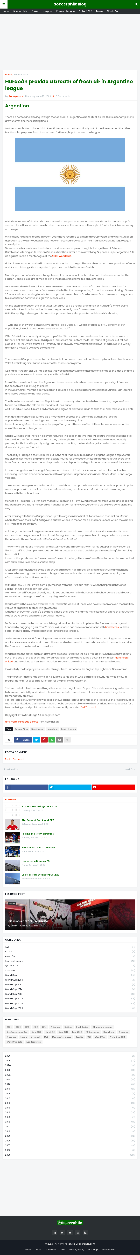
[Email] (59, 740)
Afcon (70, 951)
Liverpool (47, 11)
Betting (68, 1027)
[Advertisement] (70, 42)
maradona (52, 729)
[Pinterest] (44, 740)
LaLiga (23, 1037)
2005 (70, 1154)
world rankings (33, 1042)
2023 (70, 1070)
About (39, 1249)
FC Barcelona (92, 1032)
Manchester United (61, 1037)
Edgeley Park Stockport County (40, 874)
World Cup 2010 (70, 984)
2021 (70, 1079)
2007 (70, 1145)
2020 (70, 1084)
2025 (70, 1060)
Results (79, 1037)
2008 (18, 1027)
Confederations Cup (17, 1032)
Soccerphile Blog (70, 4)
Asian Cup (70, 956)
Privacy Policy (76, 1249)
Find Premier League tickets (21, 721)
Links (62, 1249)
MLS (46, 1037)
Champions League (102, 1027)
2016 (70, 1103)
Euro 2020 (77, 1032)
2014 (44, 1027)
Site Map (93, 1249)
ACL (70, 946)
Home (6, 11)
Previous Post (11, 769)
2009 (70, 1136)
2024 (70, 1065)
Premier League (65, 11)
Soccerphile (20, 11)
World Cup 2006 (70, 979)
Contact (51, 1249)
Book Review (82, 1027)
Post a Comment (14, 759)
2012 (35, 1027)
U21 (89, 1037)
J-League (123, 1032)
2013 (70, 1117)
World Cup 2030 (70, 1008)
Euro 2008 (36, 1032)
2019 (70, 1088)
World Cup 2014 (70, 989)
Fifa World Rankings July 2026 (39, 806)
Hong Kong (108, 1032)
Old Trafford (88, 707)
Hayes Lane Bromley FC (36, 861)
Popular (10, 799)
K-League (11, 1037)
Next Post (130, 769)
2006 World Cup (61, 256)
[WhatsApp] (51, 740)
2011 (70, 1126)
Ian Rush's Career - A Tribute (28, 921)
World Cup (113, 11)
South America (68, 729)
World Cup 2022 (70, 998)
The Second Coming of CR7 (38, 820)
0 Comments (63, 96)
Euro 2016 (63, 1032)
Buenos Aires (21, 74)
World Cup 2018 (70, 994)
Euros (34, 11)
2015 (70, 1107)
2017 (70, 1098)
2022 (70, 1074)
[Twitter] (36, 740)
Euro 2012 (50, 1032)
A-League (55, 1027)
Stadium (70, 970)
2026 (70, 1055)
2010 (27, 1027)
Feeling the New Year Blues (38, 833)
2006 (9, 1027)
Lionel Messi (112, 627)
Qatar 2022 (85, 11)
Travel (99, 11)
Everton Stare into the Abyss (38, 847)
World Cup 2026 (70, 1003)
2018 (70, 1093)
